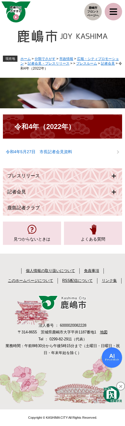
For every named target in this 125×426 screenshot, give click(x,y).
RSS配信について (77, 280)
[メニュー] (113, 11)
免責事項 (91, 270)
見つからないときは (32, 239)
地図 (104, 332)
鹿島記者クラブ (23, 207)
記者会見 (108, 63)
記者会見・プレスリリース (48, 63)
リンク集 (109, 280)
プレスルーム (86, 63)
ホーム (25, 59)
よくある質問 (93, 239)
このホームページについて (30, 280)
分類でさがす (45, 59)
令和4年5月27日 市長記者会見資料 (39, 151)
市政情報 (66, 59)
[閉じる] (120, 386)
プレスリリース (23, 175)
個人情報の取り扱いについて (50, 270)
